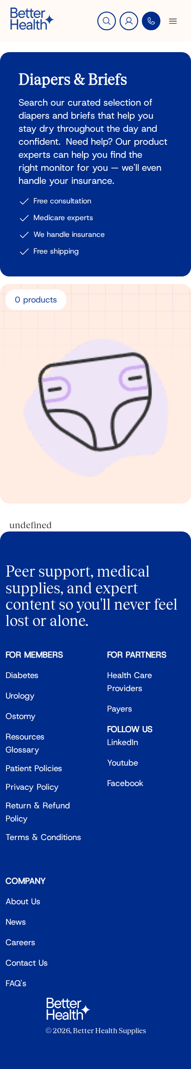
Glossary (22, 749)
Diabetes (22, 675)
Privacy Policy (32, 787)
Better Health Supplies (109, 1030)
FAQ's (16, 983)
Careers (20, 942)
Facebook (125, 783)
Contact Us (27, 962)
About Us (23, 901)
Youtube (122, 762)
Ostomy (21, 716)
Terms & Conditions (43, 837)
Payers (119, 708)
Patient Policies (34, 768)
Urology (20, 695)
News (16, 922)
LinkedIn (122, 742)
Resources (25, 736)
